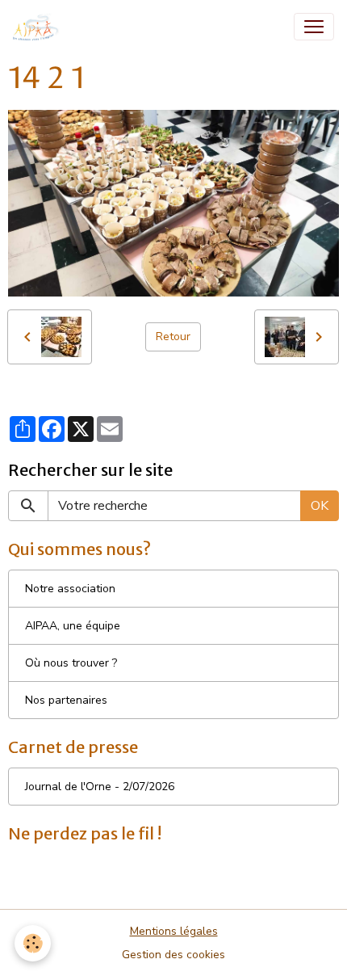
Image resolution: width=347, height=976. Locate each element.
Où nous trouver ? (71, 663)
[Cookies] (33, 943)
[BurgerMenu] (314, 26)
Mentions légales (174, 931)
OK (319, 506)
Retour (173, 336)
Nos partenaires (66, 700)
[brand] (39, 26)
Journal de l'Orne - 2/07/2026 (99, 786)
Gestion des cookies (173, 954)
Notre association (70, 588)
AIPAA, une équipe (72, 625)
